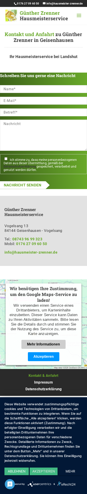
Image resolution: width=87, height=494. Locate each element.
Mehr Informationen (43, 344)
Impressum (43, 382)
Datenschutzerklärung (20, 166)
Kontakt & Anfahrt (43, 375)
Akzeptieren (43, 356)
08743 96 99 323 (27, 239)
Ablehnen (16, 471)
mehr (70, 471)
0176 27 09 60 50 (28, 3)
